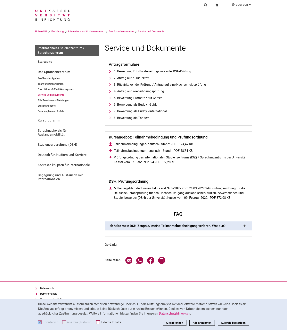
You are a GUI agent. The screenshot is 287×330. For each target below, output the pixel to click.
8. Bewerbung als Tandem (132, 118)
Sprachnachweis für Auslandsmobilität (52, 132)
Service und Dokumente (151, 31)
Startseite (45, 62)
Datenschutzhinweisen (174, 313)
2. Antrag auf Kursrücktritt (131, 78)
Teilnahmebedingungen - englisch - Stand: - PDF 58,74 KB (153, 151)
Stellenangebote (47, 105)
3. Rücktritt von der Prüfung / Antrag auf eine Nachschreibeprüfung (160, 84)
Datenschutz (47, 288)
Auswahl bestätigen (233, 322)
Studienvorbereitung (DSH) (57, 145)
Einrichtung (57, 31)
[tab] (178, 225)
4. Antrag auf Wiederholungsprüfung (139, 91)
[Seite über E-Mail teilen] (128, 263)
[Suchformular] (206, 5)
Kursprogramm (49, 120)
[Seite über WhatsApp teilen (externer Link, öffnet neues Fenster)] (139, 263)
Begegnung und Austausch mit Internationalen (60, 177)
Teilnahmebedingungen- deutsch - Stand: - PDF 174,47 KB (153, 144)
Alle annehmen (202, 322)
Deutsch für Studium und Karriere (62, 155)
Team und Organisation (50, 83)
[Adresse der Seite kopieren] (161, 263)
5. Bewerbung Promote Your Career (138, 98)
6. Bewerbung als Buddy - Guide (135, 104)
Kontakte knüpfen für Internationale (64, 165)
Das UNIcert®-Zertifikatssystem (56, 89)
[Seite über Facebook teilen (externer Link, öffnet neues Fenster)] (150, 263)
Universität (41, 31)
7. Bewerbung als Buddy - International (140, 111)
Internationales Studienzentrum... (86, 31)
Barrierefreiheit (48, 293)
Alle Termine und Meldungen (53, 100)
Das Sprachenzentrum (121, 31)
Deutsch (244, 4)
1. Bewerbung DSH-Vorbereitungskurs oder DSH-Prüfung (152, 71)
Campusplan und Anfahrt (51, 111)
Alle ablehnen (174, 322)
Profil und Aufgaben (49, 78)
